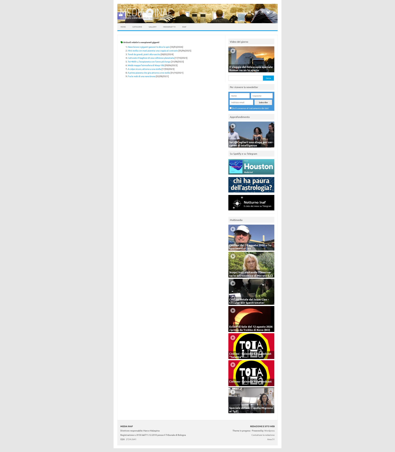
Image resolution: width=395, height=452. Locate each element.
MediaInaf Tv (169, 26)
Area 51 (271, 439)
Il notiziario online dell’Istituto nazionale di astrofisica (146, 18)
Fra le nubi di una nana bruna (141, 76)
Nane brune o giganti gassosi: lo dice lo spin (149, 46)
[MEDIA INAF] (146, 15)
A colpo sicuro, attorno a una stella (144, 69)
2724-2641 (131, 439)
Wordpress (269, 430)
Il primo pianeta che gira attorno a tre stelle (149, 72)
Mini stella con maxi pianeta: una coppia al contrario (153, 50)
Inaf (184, 26)
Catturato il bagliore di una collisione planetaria (151, 57)
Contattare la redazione (263, 434)
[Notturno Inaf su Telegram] (251, 211)
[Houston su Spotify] (251, 175)
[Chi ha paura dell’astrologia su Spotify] (251, 193)
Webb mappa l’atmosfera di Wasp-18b (146, 65)
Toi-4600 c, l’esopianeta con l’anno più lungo (149, 61)
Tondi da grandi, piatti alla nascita (144, 54)
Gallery (152, 26)
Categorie (137, 26)
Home (123, 26)
